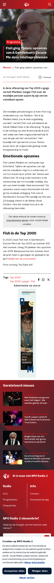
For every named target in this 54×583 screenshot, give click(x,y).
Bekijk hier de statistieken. (22, 259)
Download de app (39, 499)
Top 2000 (15, 277)
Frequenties (9, 505)
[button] (4, 4)
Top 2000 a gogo (19, 281)
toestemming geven (17, 220)
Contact (34, 494)
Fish (33, 281)
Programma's (10, 499)
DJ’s (5, 494)
